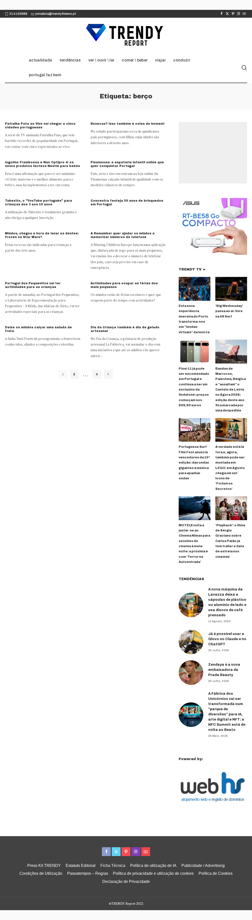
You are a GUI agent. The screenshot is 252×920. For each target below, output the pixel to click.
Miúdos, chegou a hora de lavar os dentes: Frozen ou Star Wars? (42, 235)
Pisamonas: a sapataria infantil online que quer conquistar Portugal (127, 164)
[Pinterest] (233, 14)
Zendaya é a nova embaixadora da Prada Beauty (224, 670)
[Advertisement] (215, 152)
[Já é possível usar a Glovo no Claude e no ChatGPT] (191, 642)
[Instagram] (238, 14)
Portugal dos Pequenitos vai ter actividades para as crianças (33, 285)
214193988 (18, 13)
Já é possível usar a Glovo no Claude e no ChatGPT (227, 639)
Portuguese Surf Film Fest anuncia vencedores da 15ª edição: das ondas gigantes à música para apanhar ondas (194, 462)
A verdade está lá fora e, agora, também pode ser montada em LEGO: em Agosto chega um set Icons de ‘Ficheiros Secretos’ (230, 468)
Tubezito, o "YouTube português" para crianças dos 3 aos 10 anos (38, 202)
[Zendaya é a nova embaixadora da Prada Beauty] (191, 672)
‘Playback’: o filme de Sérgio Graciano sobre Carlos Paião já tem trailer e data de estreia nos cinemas (230, 541)
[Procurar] (244, 68)
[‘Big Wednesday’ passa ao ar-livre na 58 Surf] (231, 289)
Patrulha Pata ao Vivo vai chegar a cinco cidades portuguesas (40, 125)
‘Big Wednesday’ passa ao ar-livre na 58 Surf (229, 311)
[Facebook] (221, 14)
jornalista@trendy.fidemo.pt (55, 13)
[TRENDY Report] (126, 35)
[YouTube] (244, 14)
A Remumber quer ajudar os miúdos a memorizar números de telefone (123, 235)
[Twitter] (227, 14)
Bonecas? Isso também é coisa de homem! (127, 123)
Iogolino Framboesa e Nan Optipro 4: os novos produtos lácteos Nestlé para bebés (42, 164)
